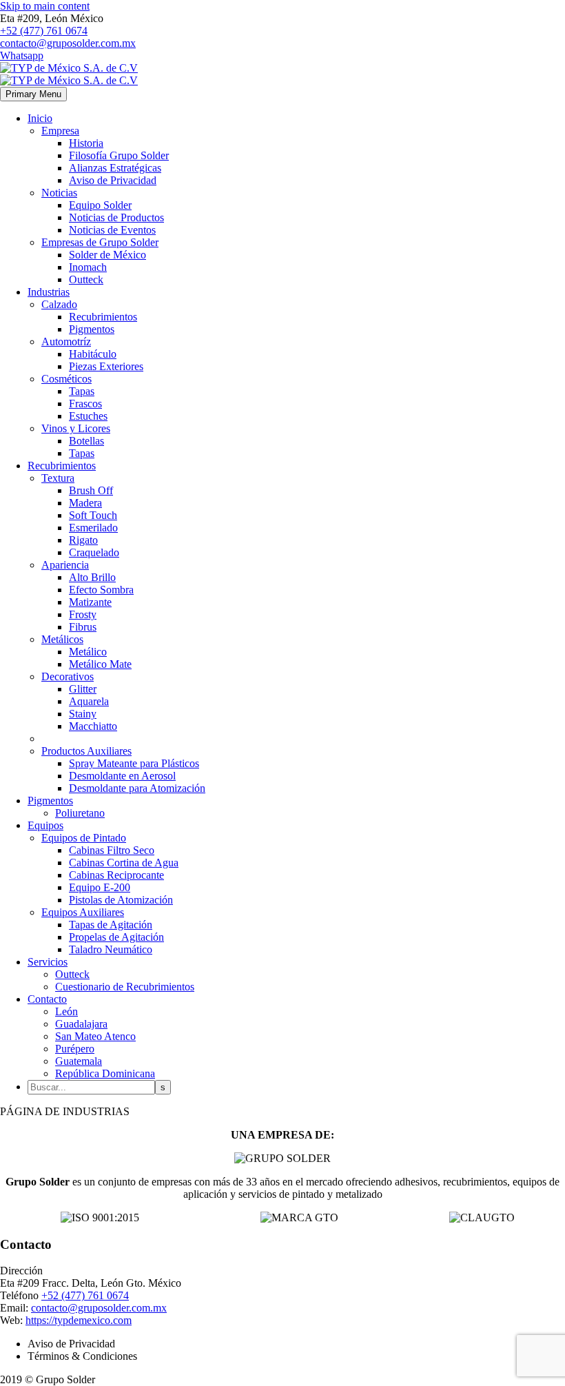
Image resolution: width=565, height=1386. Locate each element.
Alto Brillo (92, 577)
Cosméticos (66, 379)
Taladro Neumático (110, 949)
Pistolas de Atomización (121, 900)
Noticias (59, 192)
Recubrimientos (103, 317)
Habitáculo (92, 354)
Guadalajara (81, 1024)
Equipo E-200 (99, 887)
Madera (85, 503)
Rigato (83, 540)
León (66, 1011)
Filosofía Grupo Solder (119, 155)
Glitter (82, 689)
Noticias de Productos (116, 217)
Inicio (40, 118)
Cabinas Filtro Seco (111, 850)
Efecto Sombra (101, 589)
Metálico (88, 652)
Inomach (88, 267)
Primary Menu (33, 94)
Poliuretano (80, 813)
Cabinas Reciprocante (116, 875)
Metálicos (62, 639)
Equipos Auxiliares (82, 912)
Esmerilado (93, 527)
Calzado (59, 304)
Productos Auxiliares (86, 751)
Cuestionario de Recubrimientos (124, 986)
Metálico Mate (100, 664)
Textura (57, 478)
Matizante (90, 602)
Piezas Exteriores (106, 366)
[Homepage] (69, 74)
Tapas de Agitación (110, 924)
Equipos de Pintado (83, 838)
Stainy (82, 714)
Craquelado (94, 552)
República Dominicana (105, 1073)
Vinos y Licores (75, 428)
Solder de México (107, 255)
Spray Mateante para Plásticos (134, 763)
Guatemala (78, 1061)
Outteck (86, 279)
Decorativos (67, 676)
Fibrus (82, 627)
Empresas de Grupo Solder (99, 242)
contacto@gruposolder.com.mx (68, 43)
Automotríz (66, 341)
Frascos (85, 403)
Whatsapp (21, 55)
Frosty (82, 614)
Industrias (49, 292)
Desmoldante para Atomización (137, 788)
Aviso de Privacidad (112, 180)
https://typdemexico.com (78, 1320)
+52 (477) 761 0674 (44, 31)
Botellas (86, 441)
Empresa (60, 130)
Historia (86, 143)
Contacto (47, 999)
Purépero (74, 1048)
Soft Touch (93, 515)
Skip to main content (45, 6)
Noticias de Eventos (112, 230)
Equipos (45, 825)
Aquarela (89, 701)
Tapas (81, 391)
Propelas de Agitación (116, 937)
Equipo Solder (100, 205)
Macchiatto (93, 726)
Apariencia (65, 565)
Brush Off (91, 490)
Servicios (48, 962)
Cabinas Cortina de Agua (123, 862)
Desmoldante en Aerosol (122, 776)
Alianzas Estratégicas (115, 168)
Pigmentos (91, 329)
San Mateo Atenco (95, 1036)
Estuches (88, 416)
